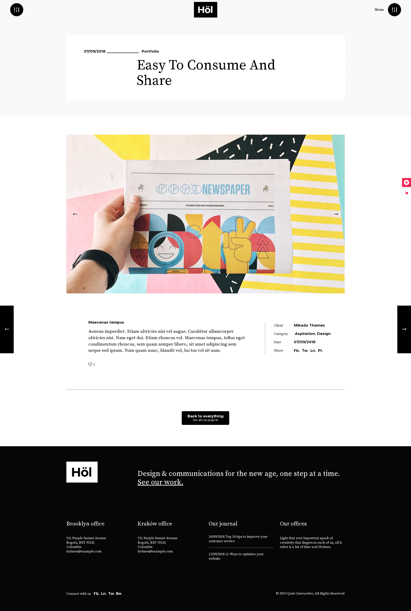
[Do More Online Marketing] (7, 329)
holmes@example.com (83, 551)
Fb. (97, 593)
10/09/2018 (217, 536)
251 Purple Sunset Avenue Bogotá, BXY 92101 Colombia (86, 542)
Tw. (111, 593)
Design (324, 333)
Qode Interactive (300, 593)
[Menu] (394, 10)
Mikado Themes (309, 325)
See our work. (160, 482)
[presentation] (75, 214)
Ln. (104, 593)
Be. (119, 593)
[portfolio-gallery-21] (205, 214)
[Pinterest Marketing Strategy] (404, 329)
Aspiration (305, 333)
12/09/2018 (217, 554)
